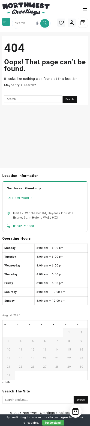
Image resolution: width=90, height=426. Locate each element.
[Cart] (83, 22)
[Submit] (44, 23)
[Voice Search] (37, 23)
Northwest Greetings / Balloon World (51, 413)
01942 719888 (23, 226)
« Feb (6, 382)
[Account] (72, 23)
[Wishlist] (61, 23)
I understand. (53, 422)
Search (81, 399)
